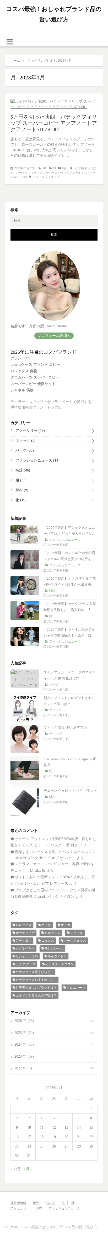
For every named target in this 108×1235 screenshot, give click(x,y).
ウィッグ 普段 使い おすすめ (65, 727)
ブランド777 (20, 358)
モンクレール (54, 948)
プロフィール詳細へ (54, 336)
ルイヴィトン (57, 956)
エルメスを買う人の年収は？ (36, 995)
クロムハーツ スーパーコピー (34, 377)
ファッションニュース (37, 460)
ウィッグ (25, 440)
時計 (65, 168)
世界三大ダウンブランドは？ (36, 987)
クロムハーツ (76, 987)
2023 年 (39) (24, 1056)
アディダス (23, 940)
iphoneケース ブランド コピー (35, 364)
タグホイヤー (25, 948)
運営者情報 (18, 1203)
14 (54, 168)
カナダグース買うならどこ (34, 972)
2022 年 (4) (23, 1068)
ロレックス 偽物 (23, 371)
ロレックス (23, 925)
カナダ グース (25, 964)
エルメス (47, 940)
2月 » (28, 1169)
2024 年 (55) (24, 1044)
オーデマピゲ (25, 933)
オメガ (65, 925)
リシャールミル (27, 956)
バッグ (24, 450)
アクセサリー (29, 431)
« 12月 (15, 1169)
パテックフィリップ (46, 176)
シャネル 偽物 (22, 390)
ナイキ (46, 925)
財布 (21, 490)
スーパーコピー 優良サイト (33, 384)
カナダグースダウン (59, 964)
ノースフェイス (75, 940)
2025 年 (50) (24, 1033)
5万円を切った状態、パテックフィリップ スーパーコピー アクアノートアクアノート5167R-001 (53, 123)
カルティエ (52, 933)
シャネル (76, 933)
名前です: (18, 326)
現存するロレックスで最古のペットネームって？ (55, 852)
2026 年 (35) (24, 1021)
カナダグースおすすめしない (36, 980)
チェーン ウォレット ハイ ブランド (70, 791)
